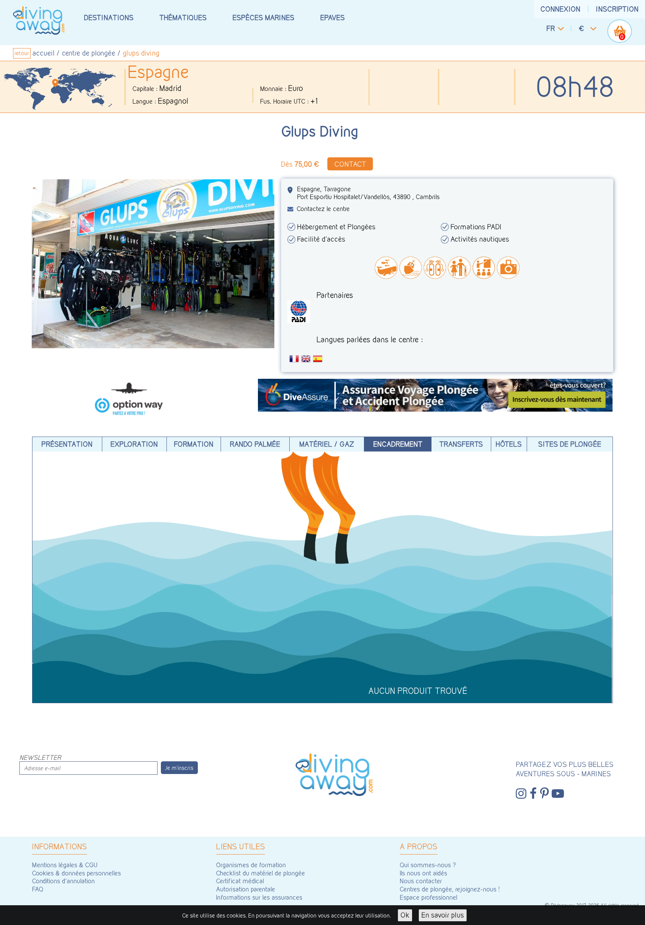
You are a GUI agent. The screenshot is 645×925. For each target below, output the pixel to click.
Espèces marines (264, 17)
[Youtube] (558, 794)
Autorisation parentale (245, 889)
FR (550, 28)
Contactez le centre (323, 209)
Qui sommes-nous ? (428, 865)
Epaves (332, 17)
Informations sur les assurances (259, 897)
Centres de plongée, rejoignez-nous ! (450, 889)
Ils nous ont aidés (423, 873)
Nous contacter (421, 881)
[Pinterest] (544, 794)
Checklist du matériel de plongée (260, 873)
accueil (43, 52)
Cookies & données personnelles (76, 873)
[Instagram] (521, 794)
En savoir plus (442, 914)
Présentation (67, 444)
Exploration (134, 444)
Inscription (617, 8)
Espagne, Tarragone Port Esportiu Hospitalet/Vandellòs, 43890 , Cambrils (368, 193)
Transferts (461, 444)
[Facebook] (533, 794)
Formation (194, 444)
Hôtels (509, 444)
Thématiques (183, 17)
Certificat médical (240, 881)
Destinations (109, 17)
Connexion (560, 8)
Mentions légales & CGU (64, 865)
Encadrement (398, 444)
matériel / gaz (326, 444)
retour (22, 53)
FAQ (37, 889)
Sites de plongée (569, 444)
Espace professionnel (428, 897)
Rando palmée (255, 444)
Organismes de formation (251, 865)
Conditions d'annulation (63, 881)
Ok (405, 914)
